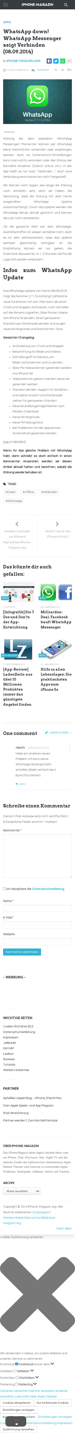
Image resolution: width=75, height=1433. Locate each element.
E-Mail (8, 917)
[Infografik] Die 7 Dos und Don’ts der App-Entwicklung (18, 619)
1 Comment (42, 70)
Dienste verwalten (42, 1391)
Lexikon (8, 1053)
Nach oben (64, 1228)
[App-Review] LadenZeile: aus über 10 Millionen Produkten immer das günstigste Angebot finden (17, 687)
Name (8, 901)
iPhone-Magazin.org (23, 61)
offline (29, 492)
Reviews (9, 1059)
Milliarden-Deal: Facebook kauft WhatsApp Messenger (56, 619)
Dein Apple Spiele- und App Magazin (28, 1105)
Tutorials (9, 1064)
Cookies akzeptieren (17, 1402)
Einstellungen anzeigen (19, 1409)
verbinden (50, 492)
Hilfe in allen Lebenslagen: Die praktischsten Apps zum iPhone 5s (56, 679)
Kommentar (12, 830)
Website (9, 934)
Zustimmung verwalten (18, 1429)
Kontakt (8, 1048)
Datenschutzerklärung (48, 889)
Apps (7, 22)
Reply (22, 784)
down (12, 492)
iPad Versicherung (16, 1113)
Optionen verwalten (14, 1391)
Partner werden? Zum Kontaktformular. (30, 1120)
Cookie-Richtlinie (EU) (18, 1026)
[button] (37, 1295)
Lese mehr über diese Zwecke (36, 1396)
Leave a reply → (60, 732)
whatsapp (15, 501)
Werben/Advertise (16, 1070)
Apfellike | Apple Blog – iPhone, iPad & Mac (32, 1098)
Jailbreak (9, 1042)
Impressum (10, 1037)
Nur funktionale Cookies (53, 1402)
